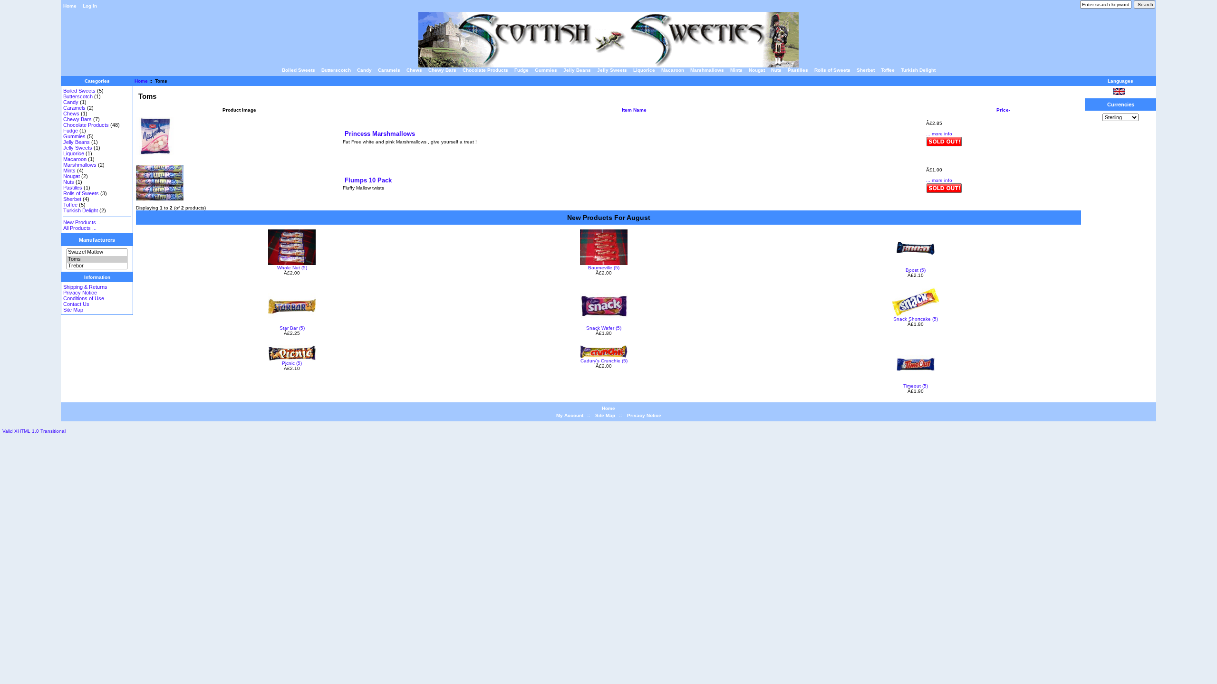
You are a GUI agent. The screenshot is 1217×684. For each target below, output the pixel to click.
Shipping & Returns (85, 287)
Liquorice (644, 70)
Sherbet (866, 70)
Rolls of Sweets (832, 70)
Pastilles (798, 70)
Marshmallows (707, 70)
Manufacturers (97, 240)
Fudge (521, 70)
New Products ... (82, 222)
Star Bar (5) (292, 328)
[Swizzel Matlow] (96, 252)
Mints (736, 70)
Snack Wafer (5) (603, 328)
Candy (364, 70)
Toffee (888, 70)
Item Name (634, 110)
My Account (569, 415)
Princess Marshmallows (380, 133)
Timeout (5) (915, 386)
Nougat (757, 70)
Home (70, 6)
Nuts (776, 70)
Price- (1003, 110)
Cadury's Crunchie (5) (604, 360)
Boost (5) (916, 270)
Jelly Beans (577, 70)
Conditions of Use (83, 298)
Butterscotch (336, 70)
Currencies (1120, 104)
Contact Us (76, 304)
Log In (90, 6)
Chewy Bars (442, 70)
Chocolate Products (485, 70)
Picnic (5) (292, 363)
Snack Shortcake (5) (915, 319)
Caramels (389, 70)
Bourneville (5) (603, 267)
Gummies (546, 70)
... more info (939, 133)
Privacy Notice (80, 292)
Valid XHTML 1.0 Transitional (34, 431)
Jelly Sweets (612, 70)
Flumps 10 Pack (368, 180)
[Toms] (96, 259)
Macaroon (672, 70)
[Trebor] (96, 266)
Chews (414, 70)
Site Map (73, 310)
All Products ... (80, 228)
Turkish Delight (918, 70)
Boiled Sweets (298, 70)
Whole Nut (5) (292, 267)
